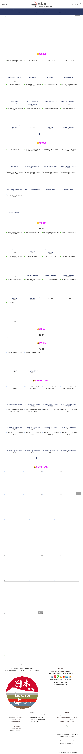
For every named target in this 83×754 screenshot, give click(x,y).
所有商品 (79, 10)
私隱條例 (64, 752)
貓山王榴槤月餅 (5, 10)
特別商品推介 (71, 10)
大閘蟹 (19, 10)
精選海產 (51, 10)
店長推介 (13, 10)
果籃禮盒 (45, 10)
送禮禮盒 (25, 10)
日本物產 (63, 10)
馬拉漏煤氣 (42, 13)
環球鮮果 (31, 10)
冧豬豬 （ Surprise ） (52, 13)
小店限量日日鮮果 (63, 13)
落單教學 (25, 13)
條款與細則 (18, 13)
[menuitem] (39, 134)
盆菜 (31, 13)
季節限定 (38, 10)
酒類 (57, 10)
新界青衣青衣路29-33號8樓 (68, 719)
